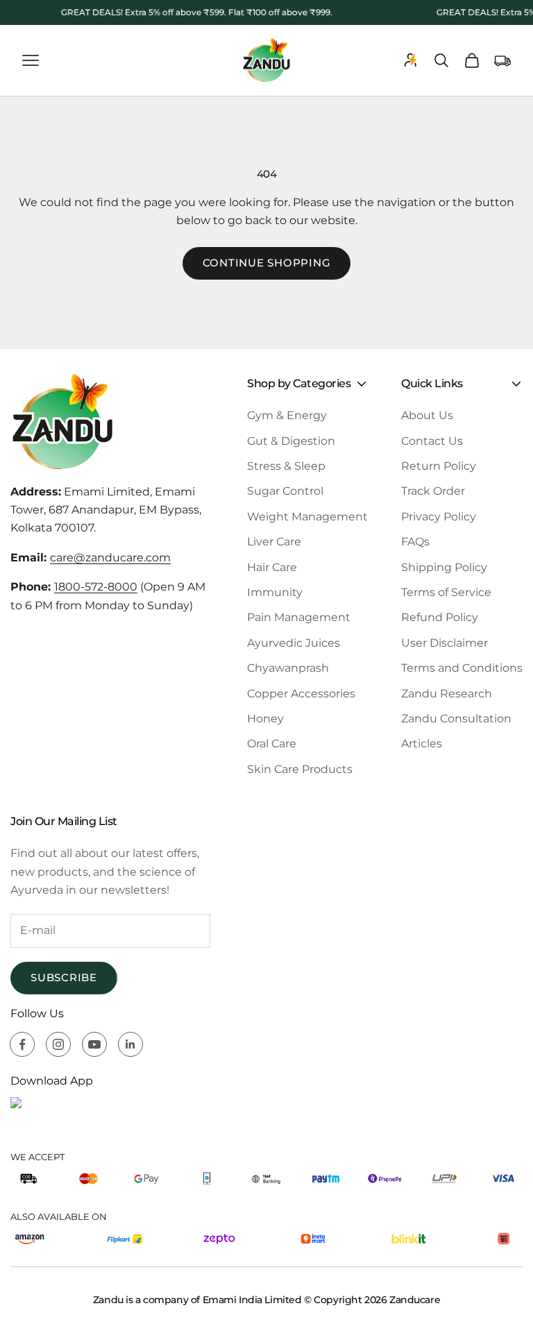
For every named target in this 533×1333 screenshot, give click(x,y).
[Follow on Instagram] (58, 1044)
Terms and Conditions (462, 667)
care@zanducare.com (110, 557)
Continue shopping (267, 262)
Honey (265, 718)
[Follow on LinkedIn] (130, 1044)
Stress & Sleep (286, 466)
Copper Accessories (301, 693)
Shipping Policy (444, 567)
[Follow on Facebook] (22, 1044)
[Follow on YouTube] (94, 1044)
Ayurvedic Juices (293, 642)
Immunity (275, 592)
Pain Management (298, 617)
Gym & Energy (287, 415)
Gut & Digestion (291, 441)
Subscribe (64, 977)
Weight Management (307, 516)
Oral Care (271, 743)
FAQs (415, 541)
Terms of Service (446, 592)
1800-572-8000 (95, 586)
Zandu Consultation (456, 718)
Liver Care (274, 541)
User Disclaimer (444, 642)
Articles (421, 743)
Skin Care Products (300, 769)
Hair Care (272, 567)
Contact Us (432, 441)
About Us (427, 415)
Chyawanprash (288, 667)
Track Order (433, 491)
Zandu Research (446, 693)
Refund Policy (439, 617)
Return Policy (438, 466)
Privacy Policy (438, 516)
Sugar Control (285, 491)
